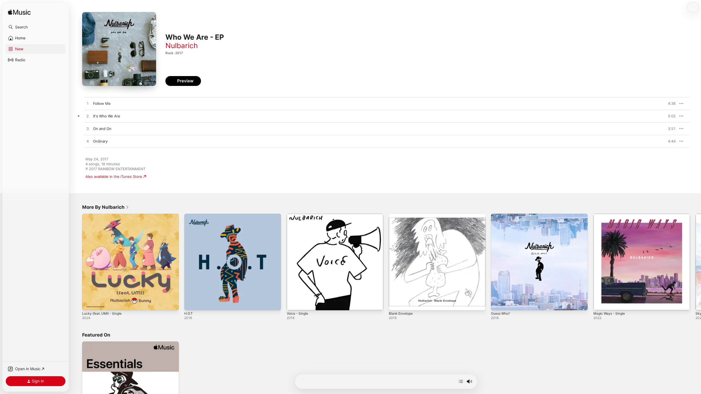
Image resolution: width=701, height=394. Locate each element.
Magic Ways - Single (610, 216)
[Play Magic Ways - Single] (600, 303)
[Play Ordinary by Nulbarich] (87, 141)
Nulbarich (181, 45)
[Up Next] (461, 381)
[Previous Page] (77, 262)
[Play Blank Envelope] (396, 303)
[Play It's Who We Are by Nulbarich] (87, 116)
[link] (105, 207)
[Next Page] (695, 262)
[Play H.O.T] (191, 303)
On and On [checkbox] (102, 128)
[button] (35, 27)
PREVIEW (669, 103)
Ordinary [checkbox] (100, 141)
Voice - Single (298, 216)
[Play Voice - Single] (293, 303)
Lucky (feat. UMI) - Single (104, 216)
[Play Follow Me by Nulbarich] (87, 103)
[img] (19, 12)
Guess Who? (502, 216)
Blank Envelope (402, 216)
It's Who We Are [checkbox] (106, 116)
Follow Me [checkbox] (102, 103)
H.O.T (189, 216)
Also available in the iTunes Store (113, 176)
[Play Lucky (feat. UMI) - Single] (89, 303)
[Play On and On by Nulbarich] (87, 128)
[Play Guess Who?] (498, 303)
